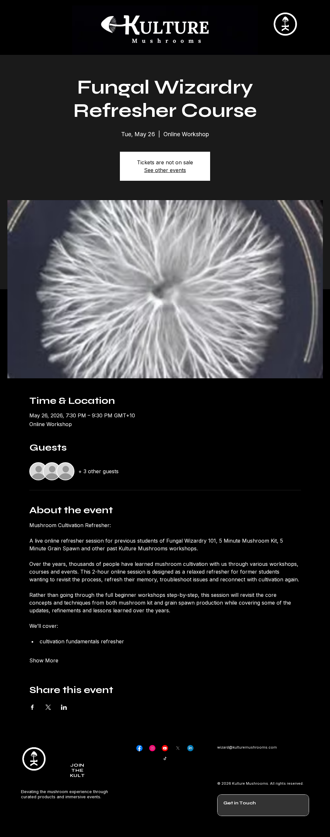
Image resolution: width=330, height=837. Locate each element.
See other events (165, 170)
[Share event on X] (48, 707)
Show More (43, 660)
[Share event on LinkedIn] (64, 707)
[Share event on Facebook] (32, 707)
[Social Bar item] (139, 748)
